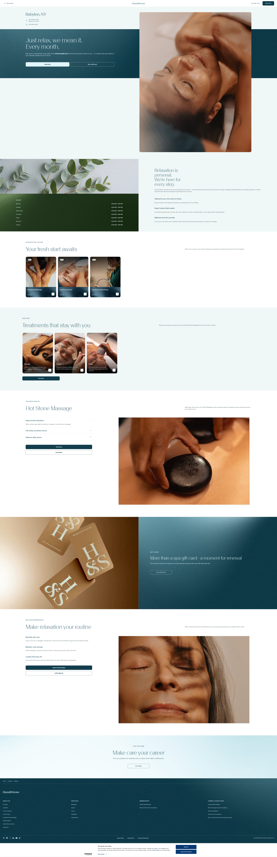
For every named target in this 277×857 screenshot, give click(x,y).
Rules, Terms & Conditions (214, 814)
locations (10, 781)
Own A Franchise (7, 811)
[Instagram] (4, 838)
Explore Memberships (145, 804)
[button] (59, 420)
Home (4, 781)
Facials (73, 807)
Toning (73, 811)
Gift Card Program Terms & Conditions (217, 807)
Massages (73, 804)
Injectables (74, 814)
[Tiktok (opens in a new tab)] (20, 838)
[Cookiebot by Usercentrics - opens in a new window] (88, 854)
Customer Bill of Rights (214, 804)
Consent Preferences (143, 838)
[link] (41, 277)
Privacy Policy (120, 838)
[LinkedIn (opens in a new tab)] (13, 838)
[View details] (53, 294)
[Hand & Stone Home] (138, 3)
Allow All (186, 847)
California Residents (213, 811)
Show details (101, 854)
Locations (5, 807)
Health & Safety (7, 820)
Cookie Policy (130, 838)
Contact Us (6, 827)
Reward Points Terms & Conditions (148, 807)
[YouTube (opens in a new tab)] (16, 838)
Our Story (5, 804)
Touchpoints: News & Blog (9, 817)
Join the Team (6, 814)
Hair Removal (74, 817)
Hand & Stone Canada (8, 824)
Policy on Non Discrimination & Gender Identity (220, 817)
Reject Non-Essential (186, 851)
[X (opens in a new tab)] (10, 838)
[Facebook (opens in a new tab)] (7, 838)
